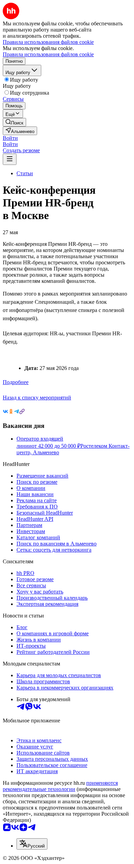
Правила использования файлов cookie (48, 54)
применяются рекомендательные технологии (60, 786)
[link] (14, 122)
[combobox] (31, 844)
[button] (10, 138)
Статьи (24, 173)
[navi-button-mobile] (9, 159)
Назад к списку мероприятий (37, 397)
